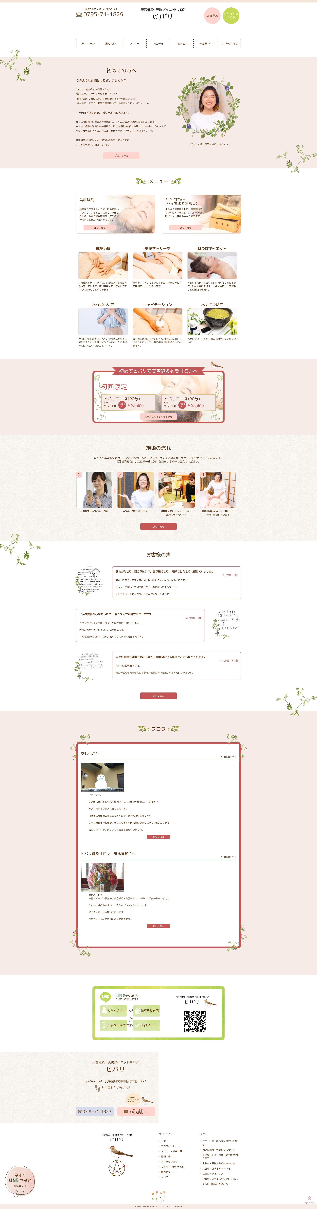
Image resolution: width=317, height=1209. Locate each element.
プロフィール (88, 43)
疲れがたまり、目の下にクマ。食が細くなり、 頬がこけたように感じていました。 (165, 571)
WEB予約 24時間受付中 (138, 1111)
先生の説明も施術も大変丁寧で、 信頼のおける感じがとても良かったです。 (161, 657)
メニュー (134, 43)
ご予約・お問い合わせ (172, 1166)
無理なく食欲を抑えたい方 (216, 1168)
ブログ (164, 1176)
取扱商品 (182, 43)
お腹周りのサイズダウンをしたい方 (220, 1178)
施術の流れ (111, 43)
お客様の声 (205, 43)
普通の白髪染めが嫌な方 (215, 1183)
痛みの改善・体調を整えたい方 (218, 1149)
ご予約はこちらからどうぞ (158, 416)
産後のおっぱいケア (212, 1173)
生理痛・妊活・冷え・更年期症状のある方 (220, 1156)
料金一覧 (158, 43)
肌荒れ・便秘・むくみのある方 (218, 1163)
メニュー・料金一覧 (171, 1151)
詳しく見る (100, 227)
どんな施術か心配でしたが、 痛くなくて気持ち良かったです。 (116, 614)
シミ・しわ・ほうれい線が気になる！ (219, 1143)
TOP (163, 1141)
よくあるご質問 (229, 43)
